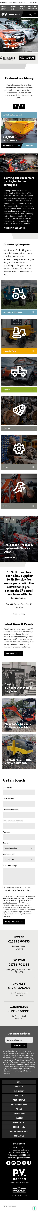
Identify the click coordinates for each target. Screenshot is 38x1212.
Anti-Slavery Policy (19, 1131)
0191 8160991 (32, 8)
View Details (8, 145)
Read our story (19, 614)
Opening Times (19, 1114)
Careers (19, 1118)
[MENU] (35, 14)
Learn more (19, 491)
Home (19, 1082)
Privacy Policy (19, 1123)
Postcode (6, 832)
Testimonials (19, 1100)
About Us (19, 1087)
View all (19, 297)
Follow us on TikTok (29, 1163)
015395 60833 (3, 8)
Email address (8, 798)
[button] (15, 106)
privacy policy (21, 907)
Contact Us (19, 1136)
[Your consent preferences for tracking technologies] (34, 1208)
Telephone (11, 809)
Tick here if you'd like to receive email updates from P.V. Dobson (18, 889)
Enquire (29, 145)
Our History (19, 1091)
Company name (13, 821)
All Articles (12, 654)
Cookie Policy (19, 1127)
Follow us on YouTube (19, 1163)
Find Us (19, 1109)
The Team (19, 1096)
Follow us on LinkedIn (13, 1163)
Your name (7, 787)
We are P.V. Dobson (13, 228)
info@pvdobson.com (10, 903)
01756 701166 (13, 8)
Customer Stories (19, 1104)
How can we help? (10, 865)
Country (6, 843)
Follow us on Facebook (8, 1163)
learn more (9, 557)
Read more (19, 679)
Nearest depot (8, 854)
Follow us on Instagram (24, 1163)
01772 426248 (21, 8)
